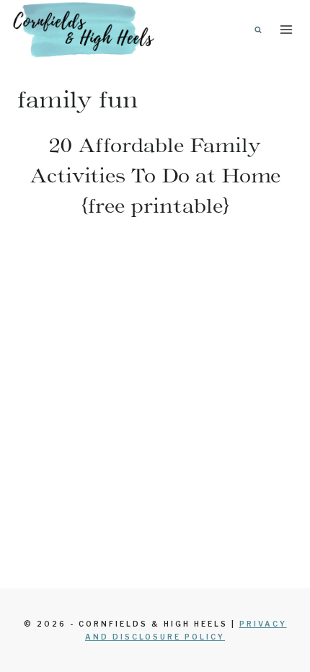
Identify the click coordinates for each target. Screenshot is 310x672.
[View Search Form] (258, 29)
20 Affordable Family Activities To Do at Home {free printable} (155, 175)
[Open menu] (286, 29)
